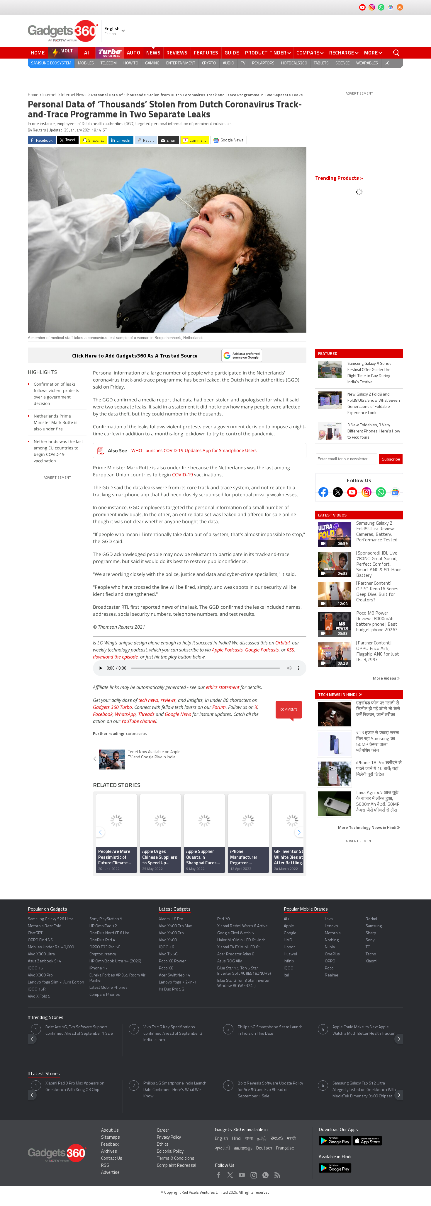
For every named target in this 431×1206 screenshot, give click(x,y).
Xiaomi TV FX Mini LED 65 (239, 947)
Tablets (321, 63)
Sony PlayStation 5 (105, 919)
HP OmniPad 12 (103, 926)
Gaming (152, 63)
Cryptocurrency (102, 954)
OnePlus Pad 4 (102, 940)
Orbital (282, 642)
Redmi (371, 919)
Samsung (374, 926)
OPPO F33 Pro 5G (105, 947)
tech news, (149, 700)
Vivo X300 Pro (40, 975)
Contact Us (111, 1159)
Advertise (110, 1173)
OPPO (330, 961)
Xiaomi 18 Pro (171, 919)
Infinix (289, 961)
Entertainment (180, 63)
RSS (290, 649)
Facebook (103, 714)
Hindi (236, 1139)
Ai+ (286, 919)
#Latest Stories (44, 1074)
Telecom (109, 63)
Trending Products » (339, 178)
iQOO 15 (35, 968)
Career (163, 1130)
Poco (329, 968)
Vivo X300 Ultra (41, 954)
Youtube (242, 1174)
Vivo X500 (168, 940)
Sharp (371, 933)
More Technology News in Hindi (367, 827)
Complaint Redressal (176, 1166)
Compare (307, 53)
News (153, 53)
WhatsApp (125, 714)
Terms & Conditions (175, 1159)
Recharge (341, 53)
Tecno (371, 954)
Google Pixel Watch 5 (235, 933)
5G (387, 63)
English (221, 1139)
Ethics (163, 1144)
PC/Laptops (263, 63)
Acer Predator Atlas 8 (235, 954)
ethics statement (222, 687)
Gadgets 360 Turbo (112, 707)
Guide (232, 53)
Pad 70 (223, 919)
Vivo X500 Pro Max (175, 926)
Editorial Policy (170, 1151)
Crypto (209, 63)
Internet (50, 95)
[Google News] (395, 492)
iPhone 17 (98, 968)
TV (243, 63)
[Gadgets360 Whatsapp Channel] (381, 492)
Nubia (330, 947)
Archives (109, 1151)
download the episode (115, 657)
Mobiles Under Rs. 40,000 (51, 947)
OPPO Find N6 (40, 940)
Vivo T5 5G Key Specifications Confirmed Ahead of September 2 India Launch (172, 1033)
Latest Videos (332, 515)
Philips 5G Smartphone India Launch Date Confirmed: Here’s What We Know (174, 1090)
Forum (219, 707)
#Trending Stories (45, 1017)
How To (130, 63)
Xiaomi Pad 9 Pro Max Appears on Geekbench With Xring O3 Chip (74, 1086)
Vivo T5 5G (168, 954)
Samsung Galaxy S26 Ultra (50, 919)
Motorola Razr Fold (44, 926)
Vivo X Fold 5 (39, 996)
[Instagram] (366, 492)
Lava (329, 919)
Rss (277, 1174)
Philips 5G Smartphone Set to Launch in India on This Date (270, 1030)
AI (86, 53)
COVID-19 (182, 474)
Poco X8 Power (172, 961)
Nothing (332, 940)
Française (285, 1148)
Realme (331, 975)
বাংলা (249, 1139)
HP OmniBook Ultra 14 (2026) (115, 961)
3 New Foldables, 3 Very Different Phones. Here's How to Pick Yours (373, 431)
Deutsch (264, 1148)
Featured (328, 353)
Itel (286, 975)
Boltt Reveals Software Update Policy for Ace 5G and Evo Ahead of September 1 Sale (270, 1090)
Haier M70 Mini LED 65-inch (241, 940)
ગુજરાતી (222, 1148)
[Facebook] (323, 492)
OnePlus (332, 954)
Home (38, 53)
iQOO (288, 968)
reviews (168, 700)
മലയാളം (243, 1148)
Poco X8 (166, 968)
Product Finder (265, 53)
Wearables (367, 63)
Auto (133, 53)
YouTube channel (138, 721)
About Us (110, 1130)
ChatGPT (35, 933)
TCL (368, 947)
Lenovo (331, 926)
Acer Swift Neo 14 (174, 975)
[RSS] (400, 7)
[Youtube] (352, 492)
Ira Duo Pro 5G (171, 989)
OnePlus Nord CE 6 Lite (109, 933)
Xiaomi (371, 961)
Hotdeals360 (294, 63)
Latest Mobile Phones (108, 988)
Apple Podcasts (227, 649)
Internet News (73, 95)
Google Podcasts (262, 649)
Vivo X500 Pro (171, 933)
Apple (289, 926)
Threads (146, 714)
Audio (228, 63)
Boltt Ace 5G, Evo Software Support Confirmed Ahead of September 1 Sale (79, 1030)
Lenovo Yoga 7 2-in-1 (178, 982)
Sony (370, 940)
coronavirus (136, 734)
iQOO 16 (166, 947)
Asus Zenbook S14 (44, 961)
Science (342, 63)
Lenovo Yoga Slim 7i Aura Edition (56, 982)
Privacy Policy (169, 1137)
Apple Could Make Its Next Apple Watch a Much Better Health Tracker (363, 1030)
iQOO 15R (37, 989)
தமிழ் (262, 1139)
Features (206, 53)
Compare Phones (104, 995)
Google (290, 933)
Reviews (177, 53)
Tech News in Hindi (338, 694)
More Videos (385, 678)
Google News (178, 714)
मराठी (291, 1139)
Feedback (110, 1144)
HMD (288, 940)
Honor (289, 947)
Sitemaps (110, 1137)
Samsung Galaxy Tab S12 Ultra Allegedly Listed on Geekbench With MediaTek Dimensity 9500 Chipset (364, 1090)
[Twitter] (338, 492)
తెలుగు (277, 1138)
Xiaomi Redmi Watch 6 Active (242, 926)
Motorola (333, 933)
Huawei (290, 954)
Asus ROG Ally (229, 961)
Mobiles (86, 63)
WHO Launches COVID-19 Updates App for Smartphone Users (194, 450)
